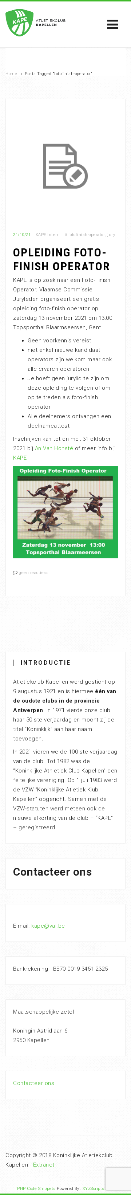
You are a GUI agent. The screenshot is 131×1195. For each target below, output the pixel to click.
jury (111, 234)
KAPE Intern (48, 234)
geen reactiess (33, 572)
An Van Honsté (54, 448)
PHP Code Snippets (36, 1188)
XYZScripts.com (98, 1188)
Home (11, 73)
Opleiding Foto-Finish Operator (61, 259)
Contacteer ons (33, 1083)
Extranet (44, 1164)
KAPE (20, 458)
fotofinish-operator (86, 234)
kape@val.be (48, 926)
